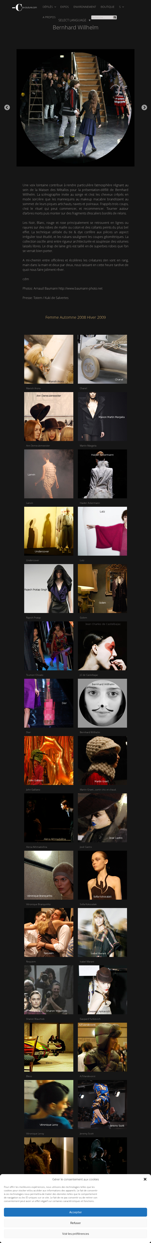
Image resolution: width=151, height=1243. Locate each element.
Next (143, 106)
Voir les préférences (75, 1234)
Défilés (48, 7)
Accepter (75, 1212)
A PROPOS (49, 17)
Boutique (107, 7)
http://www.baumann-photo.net (80, 288)
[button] (145, 1179)
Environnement (85, 7)
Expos (64, 7)
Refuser (75, 1223)
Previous (6, 106)
